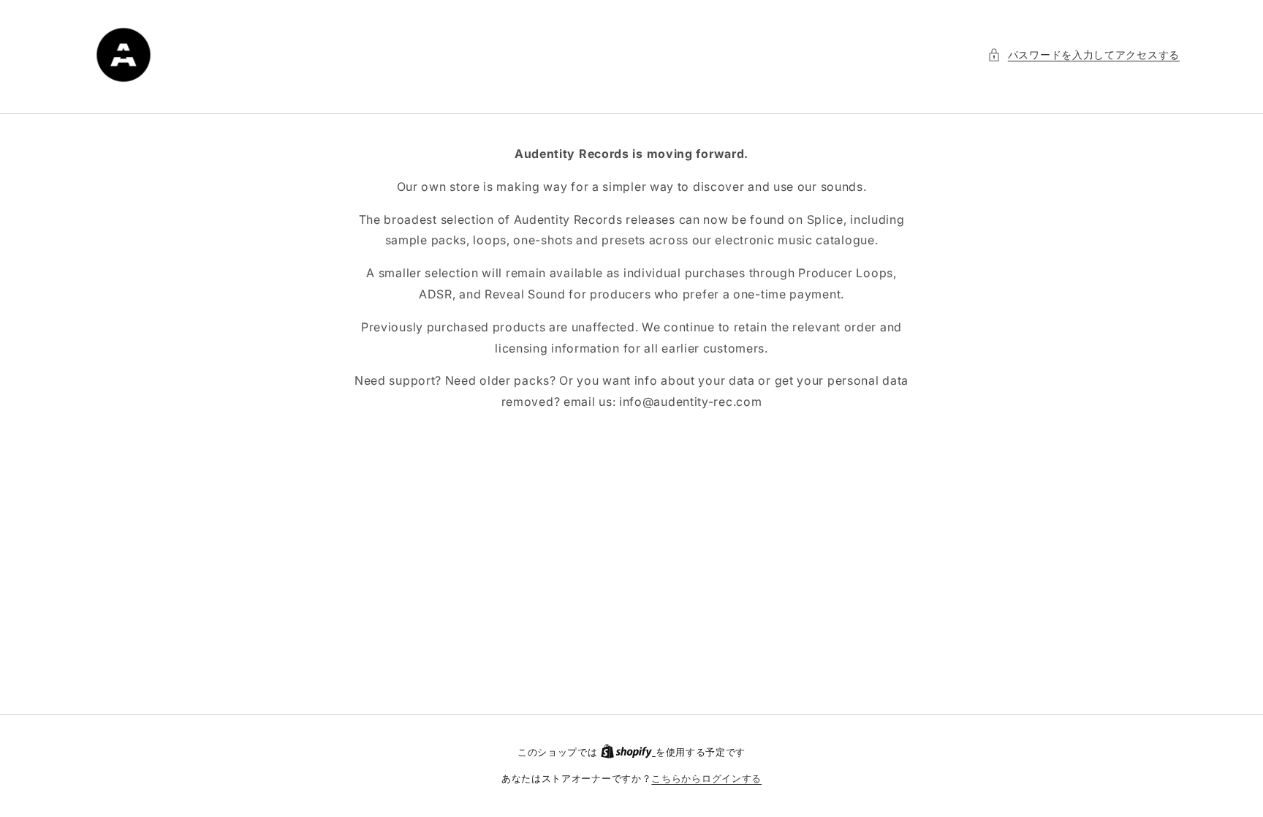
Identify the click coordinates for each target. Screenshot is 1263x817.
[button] (1083, 54)
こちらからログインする (706, 778)
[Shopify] (628, 752)
